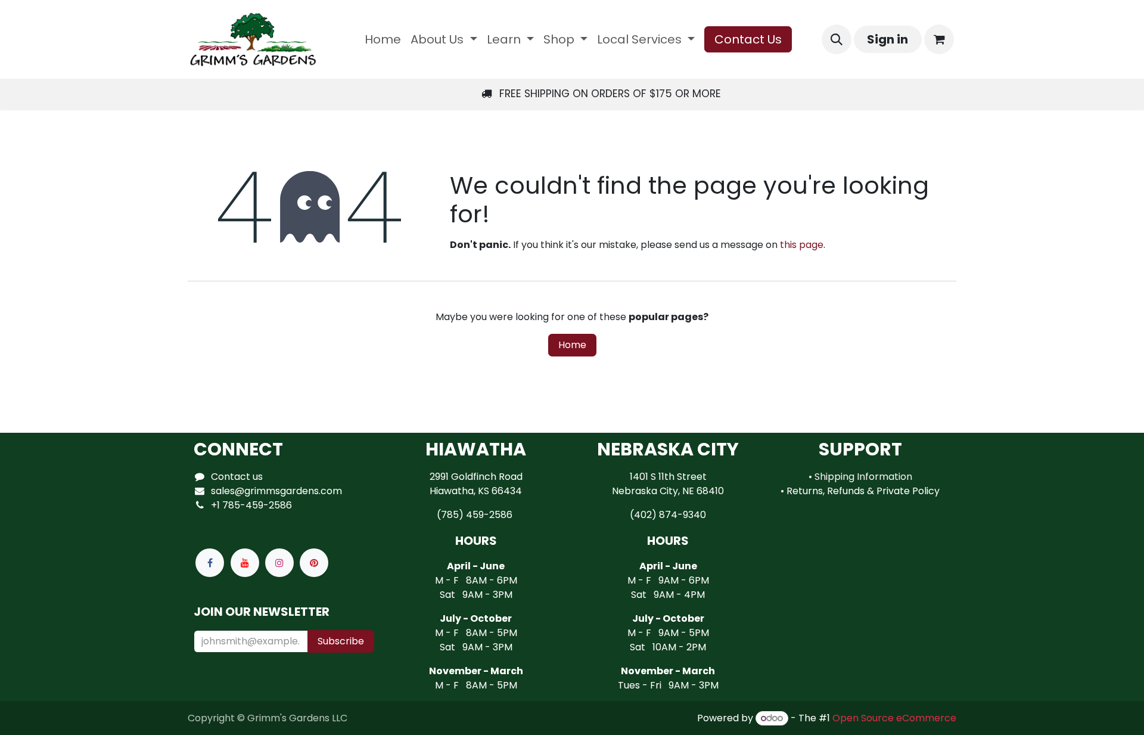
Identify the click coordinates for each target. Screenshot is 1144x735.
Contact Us (748, 39)
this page (801, 245)
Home (572, 345)
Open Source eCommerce (894, 718)
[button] (836, 39)
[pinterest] (314, 562)
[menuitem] (383, 39)
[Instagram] (279, 562)
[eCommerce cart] (939, 39)
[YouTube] (245, 562)
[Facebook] (209, 562)
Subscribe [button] (341, 641)
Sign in (887, 39)
